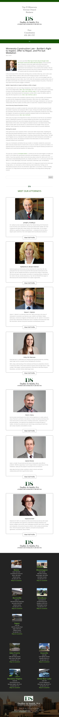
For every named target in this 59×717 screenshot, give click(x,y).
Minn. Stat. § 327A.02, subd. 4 (29, 91)
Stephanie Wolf (29, 519)
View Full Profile (29, 237)
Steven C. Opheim (29, 312)
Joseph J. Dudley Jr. (29, 223)
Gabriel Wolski (29, 461)
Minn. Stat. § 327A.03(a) (25, 89)
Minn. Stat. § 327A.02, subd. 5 (29, 94)
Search (50, 177)
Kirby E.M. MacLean (29, 357)
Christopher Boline (22, 153)
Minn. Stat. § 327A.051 (25, 115)
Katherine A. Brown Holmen (29, 267)
